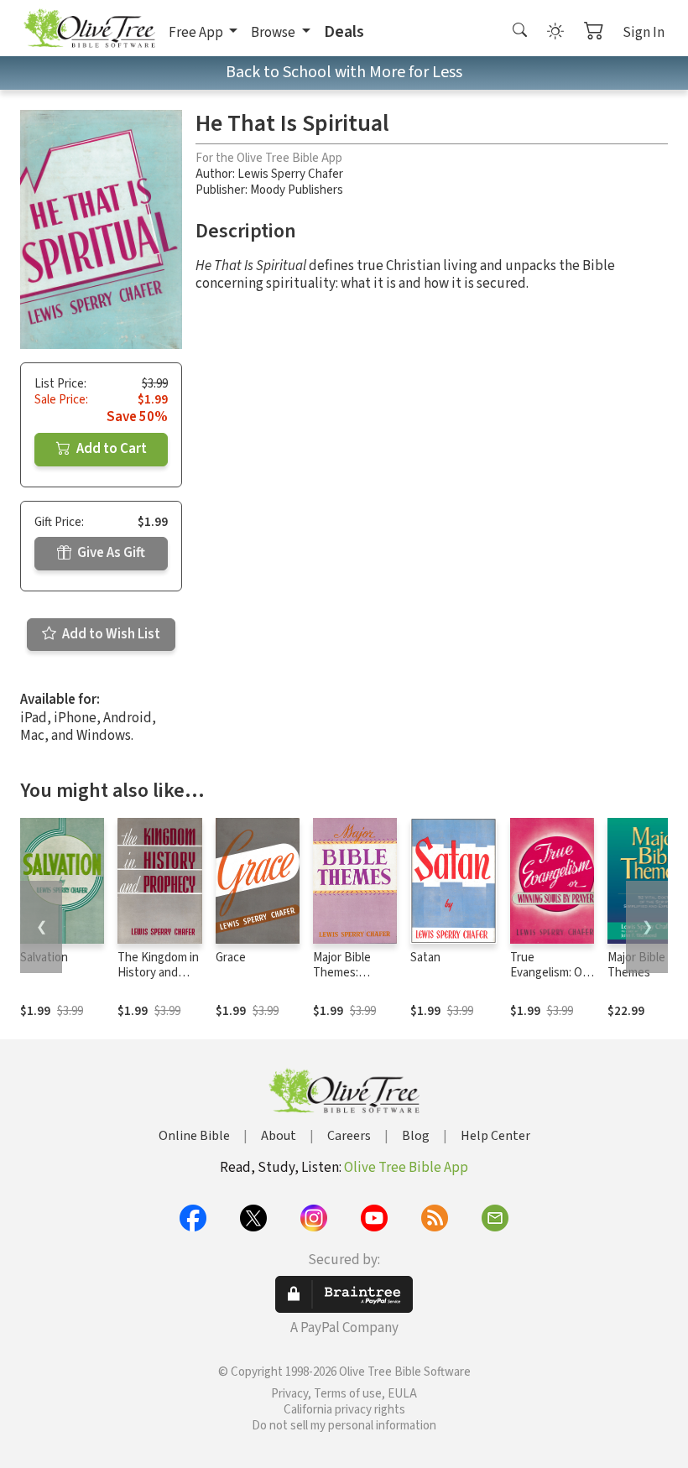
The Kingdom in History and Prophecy (158, 973)
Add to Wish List (110, 634)
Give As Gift (110, 553)
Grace (231, 957)
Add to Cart (110, 449)
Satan (425, 957)
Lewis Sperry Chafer (290, 174)
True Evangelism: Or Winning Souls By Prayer (548, 981)
